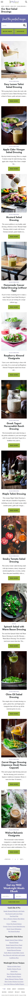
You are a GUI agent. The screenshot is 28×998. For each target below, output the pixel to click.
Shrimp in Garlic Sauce (14, 966)
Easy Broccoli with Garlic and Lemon (14, 955)
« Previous (7, 859)
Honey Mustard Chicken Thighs (14, 979)
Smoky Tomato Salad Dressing (14, 560)
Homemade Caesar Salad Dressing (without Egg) (14, 287)
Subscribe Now (14, 902)
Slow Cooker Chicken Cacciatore (14, 981)
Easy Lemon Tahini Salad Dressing (14, 85)
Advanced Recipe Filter (20, 32)
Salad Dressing (21, 6)
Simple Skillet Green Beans (14, 948)
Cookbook (21, 989)
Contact (10, 992)
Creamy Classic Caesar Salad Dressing (14, 926)
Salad (14, 623)
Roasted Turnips (14, 942)
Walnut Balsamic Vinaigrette (14, 834)
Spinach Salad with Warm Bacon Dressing (14, 628)
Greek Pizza (14, 971)
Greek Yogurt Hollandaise (14, 929)
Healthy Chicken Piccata (14, 969)
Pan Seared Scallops (14, 931)
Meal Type (13, 6)
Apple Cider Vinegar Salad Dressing (14, 151)
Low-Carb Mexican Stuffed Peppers (14, 984)
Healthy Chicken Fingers (14, 976)
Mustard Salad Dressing (14, 218)
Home (2, 6)
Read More (15, 101)
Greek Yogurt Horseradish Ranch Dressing (14, 426)
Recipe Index (7, 31)
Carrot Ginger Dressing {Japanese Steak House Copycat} (13, 764)
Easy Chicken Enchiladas (14, 974)
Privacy (17, 992)
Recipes (7, 6)
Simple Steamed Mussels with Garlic (14, 911)
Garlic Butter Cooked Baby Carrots (14, 953)
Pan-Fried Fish (14, 916)
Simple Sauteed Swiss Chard (14, 945)
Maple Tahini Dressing (14, 493)
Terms (23, 992)
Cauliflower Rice (14, 958)
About (14, 989)
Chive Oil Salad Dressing (14, 696)
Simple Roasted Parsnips (14, 950)
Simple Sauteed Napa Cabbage (14, 940)
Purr (25, 995)
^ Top (4, 989)
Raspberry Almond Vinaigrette (14, 357)
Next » (22, 859)
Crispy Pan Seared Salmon (14, 924)
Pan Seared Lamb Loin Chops (14, 914)
